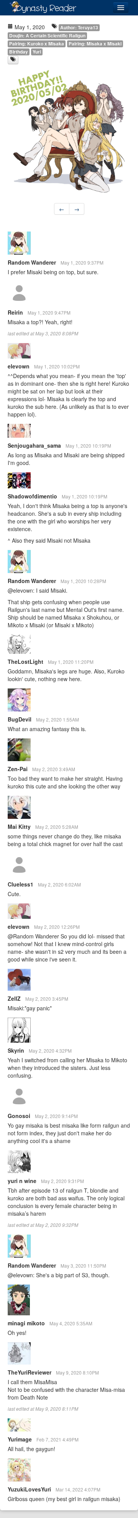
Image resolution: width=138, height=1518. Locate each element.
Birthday (18, 51)
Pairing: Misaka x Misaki (95, 43)
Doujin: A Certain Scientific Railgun (47, 35)
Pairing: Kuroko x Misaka (36, 43)
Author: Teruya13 (79, 27)
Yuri (37, 51)
